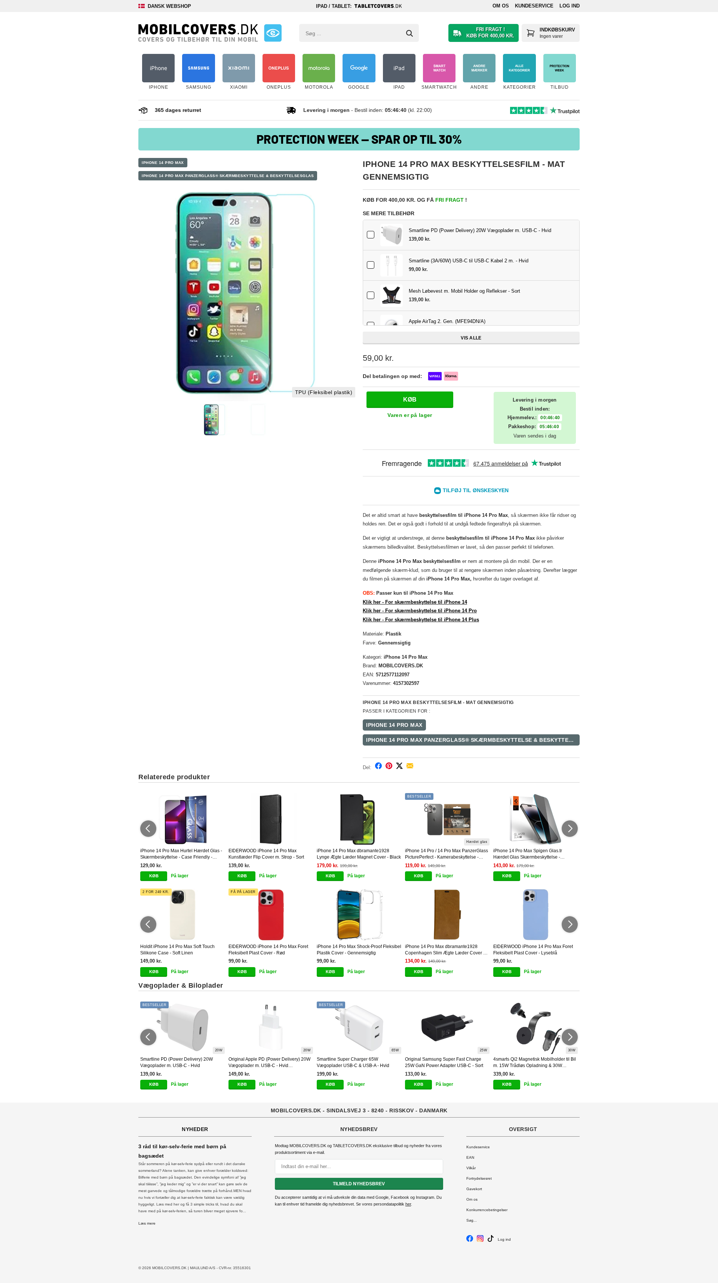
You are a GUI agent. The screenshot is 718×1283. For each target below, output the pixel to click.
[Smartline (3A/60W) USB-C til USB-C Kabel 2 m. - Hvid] (391, 265)
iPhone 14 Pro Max (163, 163)
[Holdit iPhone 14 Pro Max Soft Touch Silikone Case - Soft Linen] (182, 915)
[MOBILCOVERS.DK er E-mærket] (273, 33)
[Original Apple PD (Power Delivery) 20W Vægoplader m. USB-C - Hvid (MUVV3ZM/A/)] (270, 1028)
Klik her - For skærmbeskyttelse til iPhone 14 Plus (421, 619)
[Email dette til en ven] (409, 767)
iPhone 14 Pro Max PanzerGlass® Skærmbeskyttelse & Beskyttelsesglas (228, 176)
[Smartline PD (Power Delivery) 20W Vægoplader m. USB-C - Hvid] (391, 235)
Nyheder (195, 1129)
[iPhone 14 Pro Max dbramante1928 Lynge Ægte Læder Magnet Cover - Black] (359, 819)
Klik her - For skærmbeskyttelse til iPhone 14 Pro (420, 610)
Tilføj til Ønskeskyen (476, 490)
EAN (470, 1157)
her (408, 1204)
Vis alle (471, 338)
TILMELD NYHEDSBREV (359, 1183)
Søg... (471, 1220)
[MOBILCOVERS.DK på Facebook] (469, 1240)
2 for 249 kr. (155, 892)
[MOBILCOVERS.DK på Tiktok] (490, 1240)
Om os (501, 6)
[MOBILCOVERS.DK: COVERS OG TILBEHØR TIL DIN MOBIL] (198, 33)
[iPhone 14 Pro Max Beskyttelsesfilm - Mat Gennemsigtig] (246, 292)
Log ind (569, 6)
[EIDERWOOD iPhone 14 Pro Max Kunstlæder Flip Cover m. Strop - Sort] (270, 819)
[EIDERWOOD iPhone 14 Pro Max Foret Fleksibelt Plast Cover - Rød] (270, 915)
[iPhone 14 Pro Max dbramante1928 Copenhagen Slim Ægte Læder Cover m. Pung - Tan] (447, 915)
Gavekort (474, 1189)
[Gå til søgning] (409, 33)
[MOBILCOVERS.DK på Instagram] (480, 1240)
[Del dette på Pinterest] (389, 767)
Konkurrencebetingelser (486, 1210)
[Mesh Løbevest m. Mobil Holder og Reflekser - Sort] (391, 295)
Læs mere (147, 1223)
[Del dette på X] (399, 767)
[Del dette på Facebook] (378, 767)
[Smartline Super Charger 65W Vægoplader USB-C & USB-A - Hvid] (359, 1028)
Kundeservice (534, 6)
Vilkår (471, 1168)
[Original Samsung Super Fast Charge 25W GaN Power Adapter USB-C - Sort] (447, 1028)
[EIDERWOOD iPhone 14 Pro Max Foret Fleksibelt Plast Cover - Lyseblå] (535, 915)
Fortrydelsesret (479, 1178)
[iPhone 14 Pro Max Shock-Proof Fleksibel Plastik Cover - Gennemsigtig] (359, 915)
